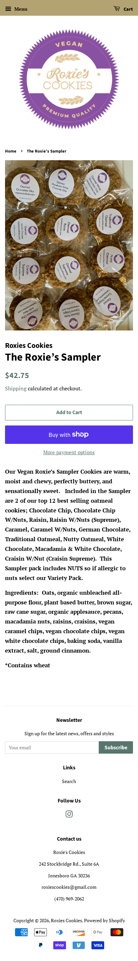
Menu (20, 9)
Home (10, 151)
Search (69, 781)
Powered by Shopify (104, 920)
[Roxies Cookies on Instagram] (69, 815)
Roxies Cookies (66, 920)
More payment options (69, 452)
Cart (128, 9)
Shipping (15, 388)
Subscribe (116, 747)
